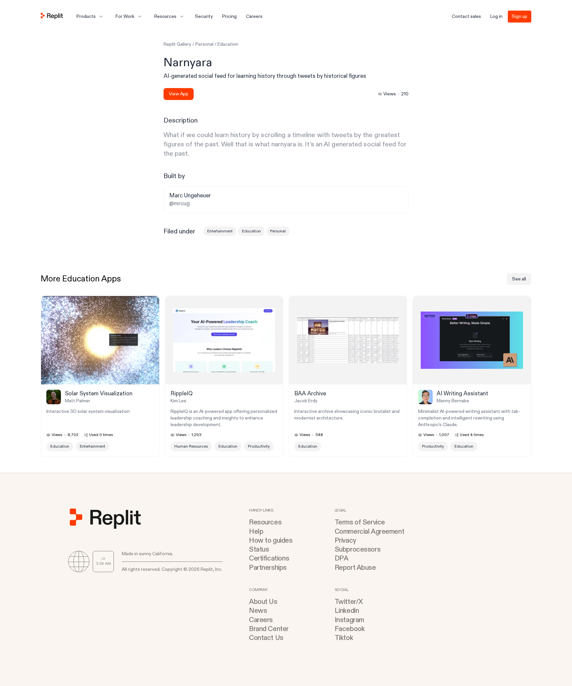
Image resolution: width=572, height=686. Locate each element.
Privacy (345, 540)
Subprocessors (358, 549)
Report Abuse (355, 567)
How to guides (271, 540)
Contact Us (266, 637)
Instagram (349, 619)
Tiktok (344, 637)
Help (256, 531)
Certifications (269, 558)
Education (227, 44)
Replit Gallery (177, 44)
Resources (265, 522)
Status (259, 549)
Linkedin (347, 610)
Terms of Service (360, 522)
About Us (263, 601)
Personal (204, 44)
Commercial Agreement (370, 531)
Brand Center (269, 628)
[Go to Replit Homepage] (52, 16)
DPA (342, 558)
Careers (261, 619)
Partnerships (268, 567)
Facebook (350, 628)
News (258, 610)
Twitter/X (349, 601)
